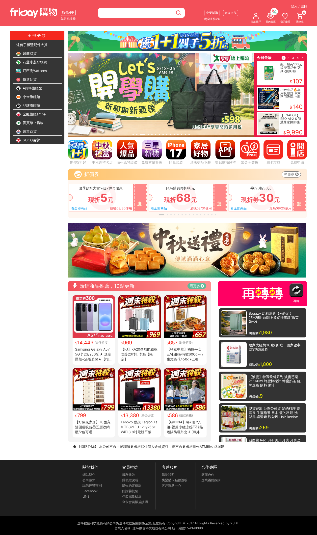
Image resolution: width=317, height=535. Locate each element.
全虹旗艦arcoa (34, 114)
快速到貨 (29, 79)
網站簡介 (88, 475)
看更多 (195, 286)
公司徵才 (88, 480)
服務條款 (128, 475)
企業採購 (212, 13)
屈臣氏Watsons (34, 71)
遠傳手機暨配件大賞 (32, 45)
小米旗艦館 (31, 97)
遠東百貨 (29, 131)
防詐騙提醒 (130, 491)
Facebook (90, 491)
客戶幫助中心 (171, 485)
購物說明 (168, 475)
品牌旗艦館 (31, 105)
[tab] (133, 134)
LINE (85, 496)
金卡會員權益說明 (135, 502)
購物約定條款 (131, 485)
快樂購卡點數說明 (174, 480)
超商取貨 (29, 53)
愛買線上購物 (33, 123)
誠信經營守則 (92, 485)
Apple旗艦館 (32, 88)
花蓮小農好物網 (34, 62)
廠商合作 (207, 475)
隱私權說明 (130, 480)
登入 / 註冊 (299, 6)
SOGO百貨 (31, 140)
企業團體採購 (211, 480)
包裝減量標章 (131, 496)
